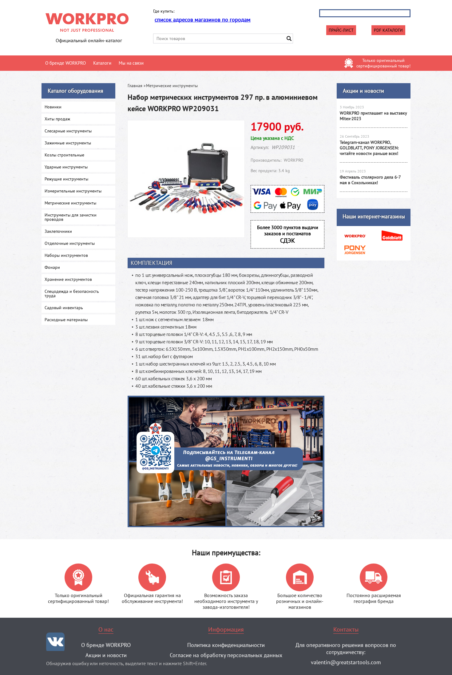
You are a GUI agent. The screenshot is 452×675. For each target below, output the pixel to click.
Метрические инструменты (172, 85)
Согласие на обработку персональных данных (226, 655)
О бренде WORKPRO (65, 63)
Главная (135, 85)
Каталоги (102, 63)
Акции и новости (363, 90)
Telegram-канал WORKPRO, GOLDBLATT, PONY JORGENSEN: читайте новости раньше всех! (369, 147)
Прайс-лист (341, 30)
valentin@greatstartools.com (346, 662)
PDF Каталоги (388, 30)
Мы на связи (131, 63)
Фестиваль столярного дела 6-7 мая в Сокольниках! (370, 179)
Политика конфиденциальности (226, 645)
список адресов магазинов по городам (203, 19)
